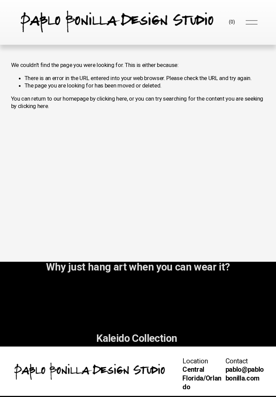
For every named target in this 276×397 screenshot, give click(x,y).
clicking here (112, 98)
